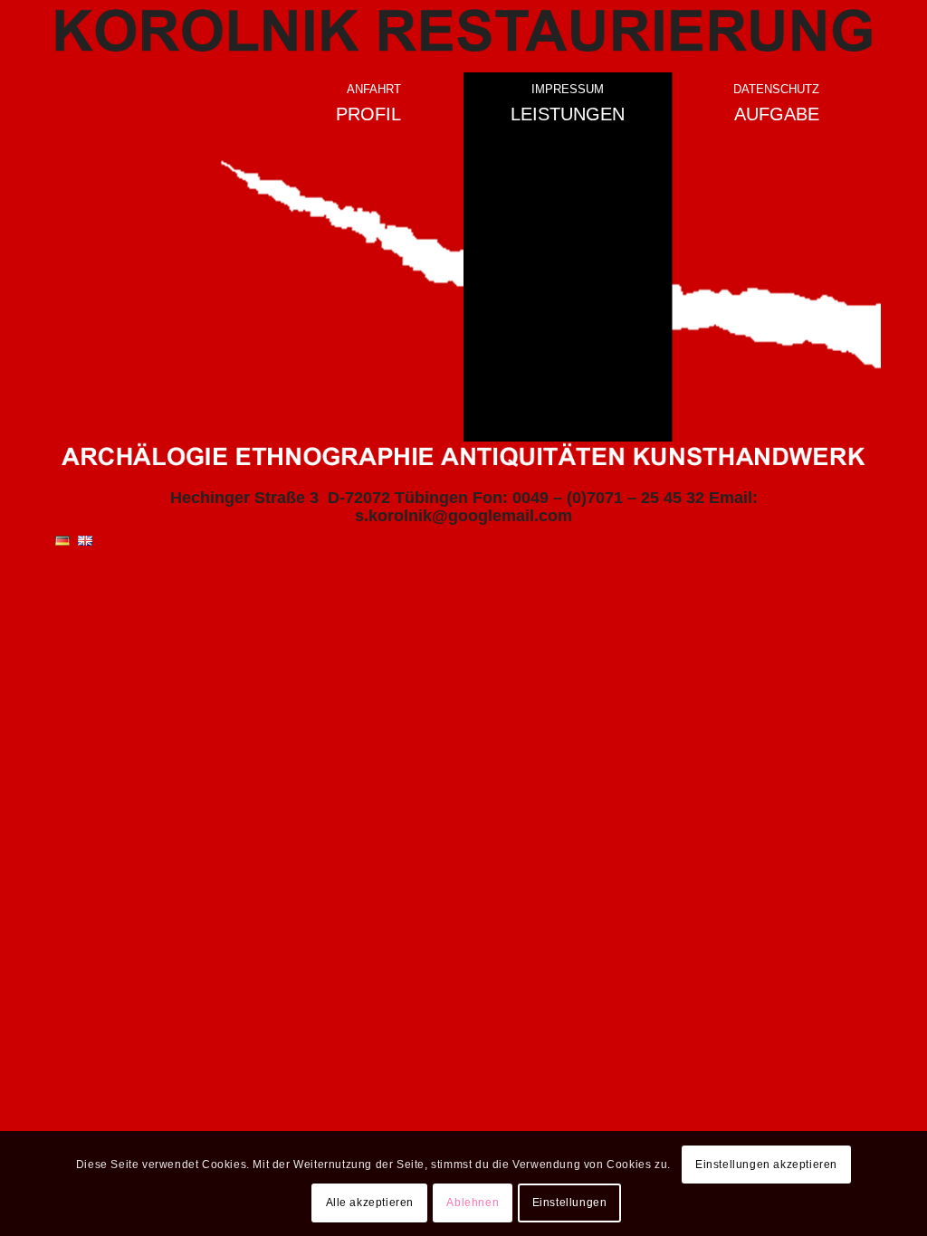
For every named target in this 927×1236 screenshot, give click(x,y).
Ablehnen (472, 1202)
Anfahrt (374, 89)
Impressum (567, 89)
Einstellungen (569, 1202)
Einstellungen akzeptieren (766, 1164)
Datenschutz (776, 89)
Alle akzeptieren (370, 1202)
